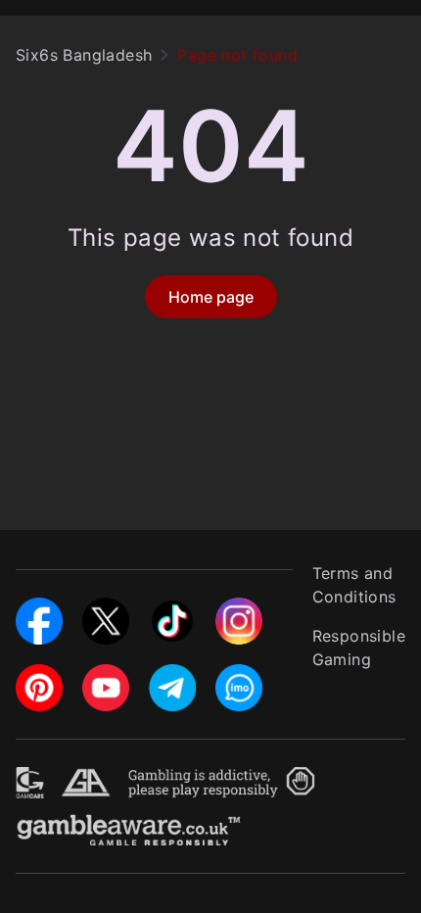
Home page (211, 297)
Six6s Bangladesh (84, 55)
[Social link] (39, 609)
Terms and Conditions (354, 584)
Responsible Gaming (358, 647)
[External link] (30, 779)
